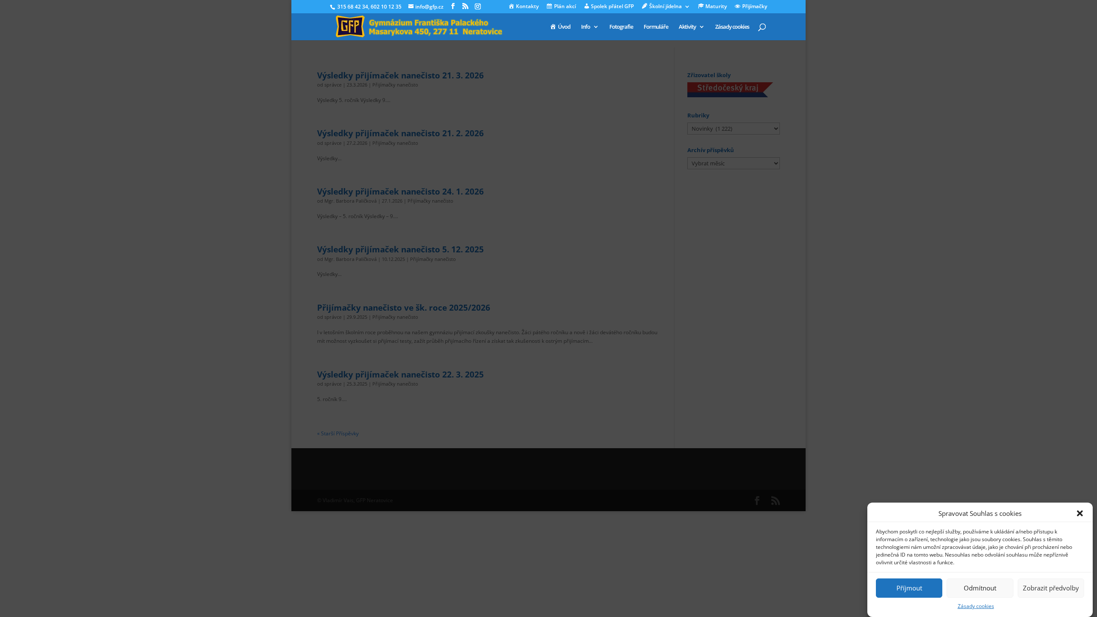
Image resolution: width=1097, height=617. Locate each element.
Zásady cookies (976, 606)
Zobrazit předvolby (1051, 588)
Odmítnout (980, 588)
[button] (1080, 513)
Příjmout (909, 588)
